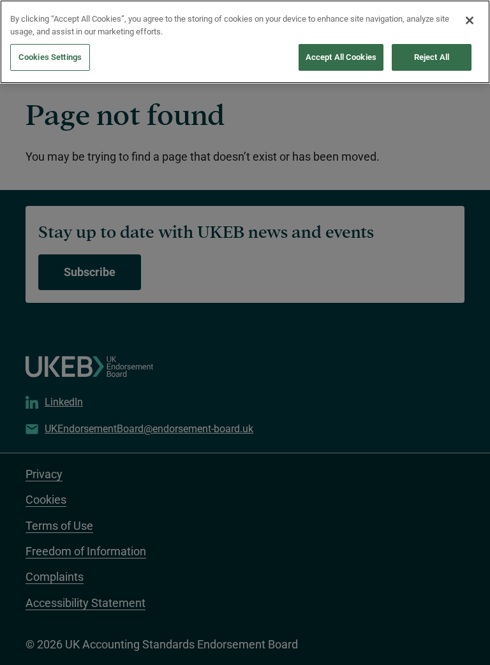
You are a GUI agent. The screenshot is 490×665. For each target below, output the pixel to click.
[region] (245, 42)
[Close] (470, 20)
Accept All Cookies (341, 57)
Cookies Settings (50, 57)
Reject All (431, 57)
